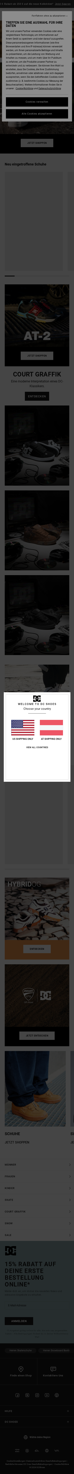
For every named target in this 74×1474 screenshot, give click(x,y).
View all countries (37, 747)
